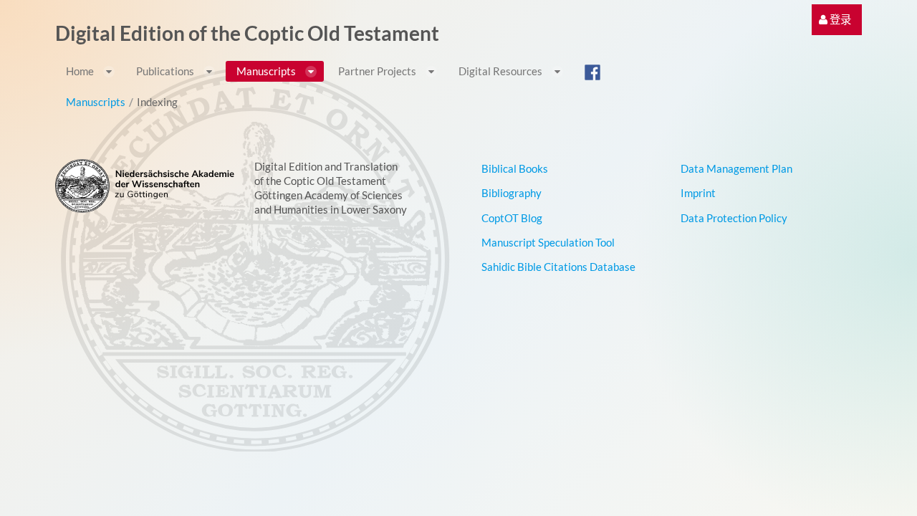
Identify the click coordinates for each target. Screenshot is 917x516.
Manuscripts (95, 101)
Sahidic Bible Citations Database (558, 266)
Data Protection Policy (734, 217)
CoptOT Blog (511, 217)
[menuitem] (835, 19)
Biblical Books (514, 168)
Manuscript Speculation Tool (548, 242)
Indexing (157, 101)
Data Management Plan (736, 168)
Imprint (698, 192)
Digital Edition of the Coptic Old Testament (247, 33)
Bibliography (511, 192)
